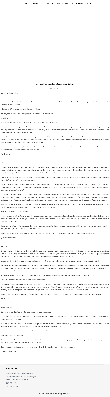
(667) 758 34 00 (11, 383)
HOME (26, 4)
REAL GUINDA (62, 4)
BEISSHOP (48, 4)
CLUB (89, 4)
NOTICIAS (36, 4)
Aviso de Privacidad (12, 387)
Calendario (77, 4)
